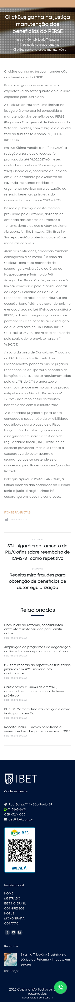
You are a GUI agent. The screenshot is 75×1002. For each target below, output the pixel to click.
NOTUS (9, 913)
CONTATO (11, 923)
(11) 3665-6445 (17, 809)
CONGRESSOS (14, 908)
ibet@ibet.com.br (20, 819)
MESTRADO (12, 898)
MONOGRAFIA (14, 918)
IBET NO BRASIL (15, 903)
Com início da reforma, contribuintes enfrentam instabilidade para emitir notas (33, 629)
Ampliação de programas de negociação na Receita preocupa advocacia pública (37, 649)
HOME (8, 893)
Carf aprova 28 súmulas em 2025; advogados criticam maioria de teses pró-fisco (34, 691)
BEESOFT (48, 998)
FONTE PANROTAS (17, 512)
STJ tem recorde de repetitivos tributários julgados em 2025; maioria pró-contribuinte (37, 669)
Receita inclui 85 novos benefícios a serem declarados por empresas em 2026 (37, 729)
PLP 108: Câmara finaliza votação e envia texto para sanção (37, 711)
